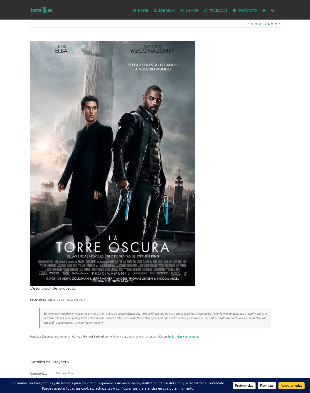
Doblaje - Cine (65, 373)
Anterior (256, 23)
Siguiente (271, 23)
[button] (272, 10)
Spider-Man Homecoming (183, 336)
